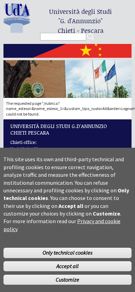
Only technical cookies (67, 252)
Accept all (67, 266)
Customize (67, 279)
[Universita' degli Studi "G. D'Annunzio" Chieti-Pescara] (16, 30)
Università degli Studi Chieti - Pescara (80, 21)
